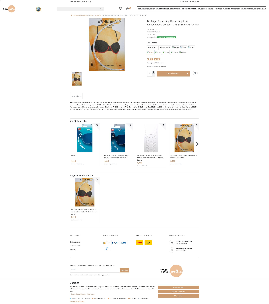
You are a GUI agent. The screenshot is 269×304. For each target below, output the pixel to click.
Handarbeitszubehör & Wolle (253, 9)
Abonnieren (124, 270)
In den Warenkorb (173, 73)
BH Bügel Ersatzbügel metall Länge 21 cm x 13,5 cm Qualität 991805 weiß (117, 156)
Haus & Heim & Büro (205, 9)
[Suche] (101, 9)
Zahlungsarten (75, 242)
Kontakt (72, 250)
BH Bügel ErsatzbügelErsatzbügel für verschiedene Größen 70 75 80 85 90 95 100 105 (84, 211)
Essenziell (76, 298)
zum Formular (181, 251)
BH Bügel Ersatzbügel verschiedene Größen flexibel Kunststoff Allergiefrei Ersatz (150, 157)
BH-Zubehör (98, 15)
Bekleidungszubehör (146, 9)
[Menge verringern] (153, 75)
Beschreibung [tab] (76, 96)
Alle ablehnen (178, 296)
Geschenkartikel (189, 9)
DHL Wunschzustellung (118, 298)
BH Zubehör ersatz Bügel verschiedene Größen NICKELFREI (183, 156)
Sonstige (218, 9)
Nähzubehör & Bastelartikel (168, 9)
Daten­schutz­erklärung (78, 294)
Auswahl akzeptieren (178, 291)
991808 (73, 155)
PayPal (134, 298)
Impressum (91, 294)
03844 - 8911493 (181, 243)
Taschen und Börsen (231, 9)
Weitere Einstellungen (77, 301)
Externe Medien (100, 298)
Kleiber (91, 15)
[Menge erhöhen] (153, 72)
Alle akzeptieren (178, 287)
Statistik (87, 298)
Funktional (144, 298)
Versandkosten (162, 66)
